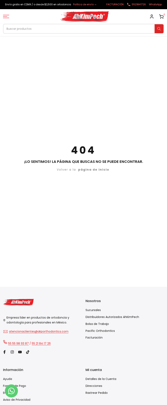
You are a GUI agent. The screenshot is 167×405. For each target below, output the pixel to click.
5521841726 (139, 4)
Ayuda (7, 379)
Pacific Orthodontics (100, 331)
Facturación (94, 337)
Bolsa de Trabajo (97, 324)
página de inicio (93, 170)
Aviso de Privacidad (16, 400)
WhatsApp (155, 4)
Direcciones (94, 386)
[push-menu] (6, 16)
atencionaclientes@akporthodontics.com (38, 331)
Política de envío (83, 4)
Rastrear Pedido (97, 393)
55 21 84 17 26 (41, 343)
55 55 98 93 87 (18, 343)
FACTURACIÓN (115, 4)
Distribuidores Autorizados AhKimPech (112, 317)
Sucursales (93, 310)
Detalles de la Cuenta (101, 379)
